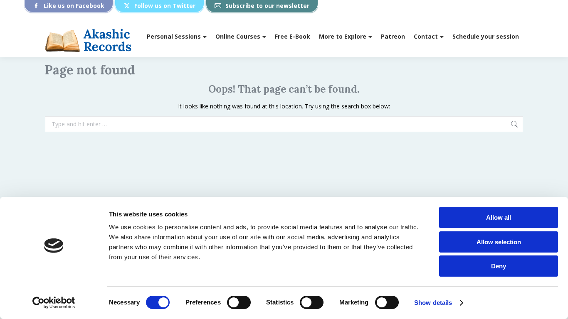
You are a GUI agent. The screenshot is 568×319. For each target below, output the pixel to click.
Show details (433, 302)
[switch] (239, 302)
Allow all (498, 217)
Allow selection (499, 241)
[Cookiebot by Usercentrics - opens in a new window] (53, 303)
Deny (498, 266)
